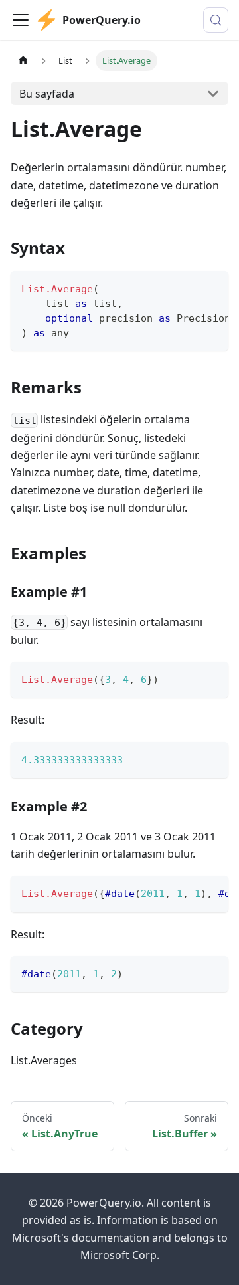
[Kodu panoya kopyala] (212, 287)
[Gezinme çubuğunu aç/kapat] (21, 20)
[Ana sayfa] (23, 60)
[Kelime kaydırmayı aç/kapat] (188, 287)
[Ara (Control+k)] (215, 20)
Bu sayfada (46, 93)
